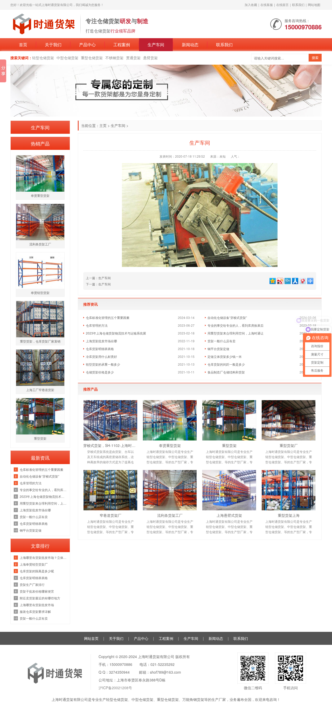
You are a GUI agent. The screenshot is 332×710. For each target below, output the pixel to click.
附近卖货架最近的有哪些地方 (40, 598)
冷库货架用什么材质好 (101, 356)
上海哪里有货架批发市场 (37, 604)
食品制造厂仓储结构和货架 (226, 372)
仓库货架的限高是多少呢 (37, 571)
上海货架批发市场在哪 (101, 341)
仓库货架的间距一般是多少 (226, 364)
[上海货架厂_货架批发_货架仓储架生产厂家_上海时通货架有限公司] (42, 23)
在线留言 (282, 4)
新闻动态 (190, 45)
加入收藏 (251, 4)
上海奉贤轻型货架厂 (34, 564)
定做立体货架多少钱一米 (225, 356)
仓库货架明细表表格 (100, 348)
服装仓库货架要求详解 (35, 611)
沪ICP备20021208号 (115, 687)
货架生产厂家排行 (32, 584)
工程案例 (121, 45)
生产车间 (156, 45)
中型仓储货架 (67, 57)
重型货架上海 (289, 515)
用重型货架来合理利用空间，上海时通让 (236, 333)
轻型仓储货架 (43, 57)
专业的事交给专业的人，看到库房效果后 (236, 325)
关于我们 (53, 45)
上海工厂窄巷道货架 (40, 389)
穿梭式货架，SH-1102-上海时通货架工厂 (110, 445)
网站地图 (314, 4)
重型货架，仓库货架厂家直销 (40, 341)
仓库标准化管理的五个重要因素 (107, 317)
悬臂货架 (150, 57)
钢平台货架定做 (218, 348)
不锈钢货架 (114, 57)
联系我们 (298, 4)
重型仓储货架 (92, 57)
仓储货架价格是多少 (100, 372)
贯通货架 (133, 57)
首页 (23, 45)
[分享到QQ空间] (272, 280)
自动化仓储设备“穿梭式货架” (227, 317)
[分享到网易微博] (302, 280)
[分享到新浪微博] (279, 280)
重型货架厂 (289, 445)
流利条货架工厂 (170, 515)
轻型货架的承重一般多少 (103, 364)
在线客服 (266, 4)
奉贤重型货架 (170, 445)
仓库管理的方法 (97, 325)
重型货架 (229, 445)
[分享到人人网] (295, 280)
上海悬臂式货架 (229, 515)
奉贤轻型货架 (40, 292)
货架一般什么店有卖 (222, 341)
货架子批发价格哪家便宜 (37, 591)
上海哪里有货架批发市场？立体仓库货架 (43, 557)
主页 (103, 125)
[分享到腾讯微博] (287, 280)
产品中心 (87, 45)
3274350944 (119, 672)
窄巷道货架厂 (110, 515)
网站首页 (91, 638)
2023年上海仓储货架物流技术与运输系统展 (116, 333)
